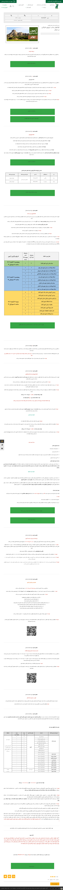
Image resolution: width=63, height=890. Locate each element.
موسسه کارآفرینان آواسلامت (54, 1)
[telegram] (2, 445)
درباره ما (44, 7)
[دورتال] (61, 888)
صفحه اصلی (52, 5)
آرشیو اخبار (29, 7)
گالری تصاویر (21, 5)
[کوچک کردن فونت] (38, 16)
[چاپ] (9, 876)
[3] (54, 877)
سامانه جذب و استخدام (41, 5)
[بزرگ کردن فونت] (52, 16)
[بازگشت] (5, 876)
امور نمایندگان (30, 5)
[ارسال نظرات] (13, 876)
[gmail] (2, 448)
